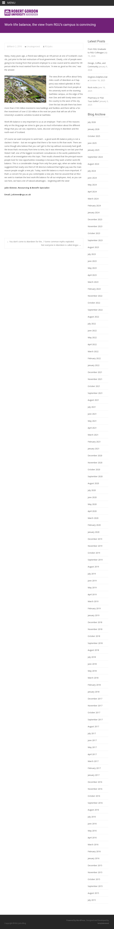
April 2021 (92, 428)
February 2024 (94, 205)
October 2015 (94, 879)
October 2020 (94, 469)
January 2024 (93, 212)
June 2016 (92, 823)
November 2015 (95, 872)
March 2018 (93, 677)
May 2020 (92, 504)
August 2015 (93, 893)
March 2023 (93, 282)
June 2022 (92, 330)
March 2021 (93, 434)
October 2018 (94, 636)
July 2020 (92, 490)
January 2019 (93, 615)
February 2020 (94, 525)
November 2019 (95, 546)
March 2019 (93, 601)
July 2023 (92, 254)
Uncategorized (33, 46)
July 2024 (92, 171)
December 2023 (95, 219)
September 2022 (95, 309)
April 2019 (92, 594)
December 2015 (95, 865)
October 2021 (94, 386)
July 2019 (92, 573)
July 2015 (92, 900)
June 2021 (92, 414)
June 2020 (92, 497)
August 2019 (93, 566)
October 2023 (94, 233)
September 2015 (95, 886)
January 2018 (93, 691)
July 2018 (92, 657)
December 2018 (95, 622)
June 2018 (92, 664)
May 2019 (92, 587)
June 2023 (92, 261)
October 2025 (94, 136)
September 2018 (95, 643)
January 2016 (93, 858)
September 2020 (95, 476)
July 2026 (92, 122)
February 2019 (94, 608)
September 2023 (95, 240)
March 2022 (93, 351)
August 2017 (93, 726)
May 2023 (92, 268)
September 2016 (95, 803)
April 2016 (92, 837)
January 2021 (93, 448)
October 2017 (94, 712)
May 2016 (92, 830)
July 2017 (92, 733)
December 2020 (95, 455)
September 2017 (95, 719)
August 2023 (93, 247)
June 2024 (92, 177)
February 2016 (94, 851)
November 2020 (95, 462)
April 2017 (92, 754)
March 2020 (93, 518)
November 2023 (95, 226)
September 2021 (95, 393)
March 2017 (93, 761)
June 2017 (92, 740)
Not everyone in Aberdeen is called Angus (61, 245)
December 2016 (95, 782)
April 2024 (92, 191)
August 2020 (93, 483)
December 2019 (95, 539)
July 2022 (92, 323)
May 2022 (92, 337)
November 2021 (95, 379)
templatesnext (103, 923)
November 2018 (95, 629)
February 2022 (94, 358)
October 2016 (94, 796)
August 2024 (93, 164)
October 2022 (94, 302)
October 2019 (94, 552)
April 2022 (92, 344)
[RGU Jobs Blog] (19, 11)
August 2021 (93, 400)
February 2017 (94, 768)
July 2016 (92, 816)
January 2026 (93, 129)
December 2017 (95, 698)
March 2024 (93, 198)
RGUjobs (49, 46)
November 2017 (95, 705)
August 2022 (93, 316)
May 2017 (92, 747)
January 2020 (93, 532)
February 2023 (94, 289)
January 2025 (93, 150)
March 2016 (93, 844)
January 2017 (93, 775)
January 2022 (93, 365)
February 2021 (94, 441)
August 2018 (93, 650)
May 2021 (92, 421)
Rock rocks (93, 87)
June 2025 (92, 143)
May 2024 (92, 184)
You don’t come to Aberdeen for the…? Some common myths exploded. (40, 241)
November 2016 (95, 789)
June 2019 (92, 580)
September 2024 (95, 157)
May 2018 (92, 671)
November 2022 (95, 295)
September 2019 (95, 559)
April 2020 (92, 511)
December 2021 (95, 372)
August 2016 (93, 809)
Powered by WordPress (76, 920)
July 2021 (92, 407)
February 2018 (94, 684)
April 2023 (92, 275)
